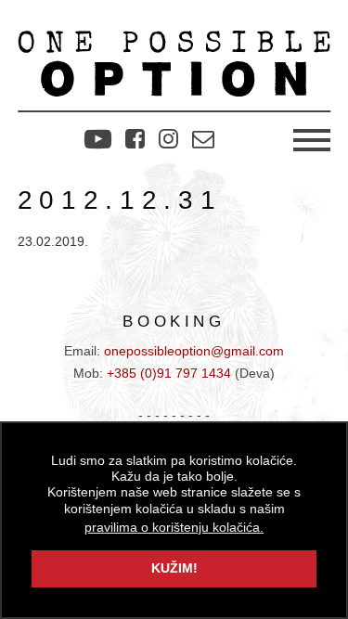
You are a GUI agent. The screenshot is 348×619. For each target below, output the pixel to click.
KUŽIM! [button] (174, 568)
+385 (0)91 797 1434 (169, 373)
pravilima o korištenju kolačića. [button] (174, 528)
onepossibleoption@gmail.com (194, 351)
